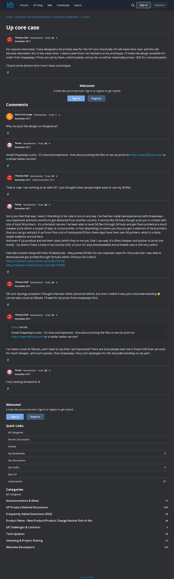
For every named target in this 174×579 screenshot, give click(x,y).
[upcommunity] (10, 5)
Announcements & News (87, 500)
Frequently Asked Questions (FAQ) (87, 514)
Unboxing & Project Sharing (87, 540)
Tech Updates (87, 534)
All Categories (15, 432)
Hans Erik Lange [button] (23, 114)
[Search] (133, 5)
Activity (12, 446)
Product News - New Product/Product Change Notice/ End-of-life (87, 520)
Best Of (12, 474)
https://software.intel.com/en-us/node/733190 (35, 261)
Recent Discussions (19, 439)
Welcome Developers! (87, 547)
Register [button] (96, 98)
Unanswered (87, 481)
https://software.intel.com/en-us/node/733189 (35, 265)
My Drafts (87, 467)
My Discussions (16, 460)
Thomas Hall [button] (21, 37)
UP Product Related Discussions (87, 507)
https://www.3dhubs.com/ (146, 155)
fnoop (15, 327)
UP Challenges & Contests (87, 527)
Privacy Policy (87, 577)
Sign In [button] (76, 98)
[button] (9, 39)
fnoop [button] (18, 143)
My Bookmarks (87, 453)
